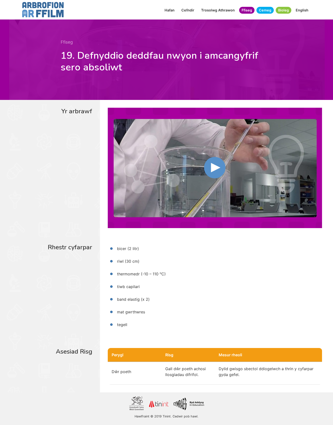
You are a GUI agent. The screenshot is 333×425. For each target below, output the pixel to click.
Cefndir (187, 10)
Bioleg (283, 10)
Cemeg (265, 10)
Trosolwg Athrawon (218, 10)
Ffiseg (247, 10)
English (302, 10)
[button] (214, 167)
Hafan (170, 10)
